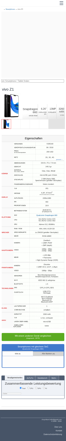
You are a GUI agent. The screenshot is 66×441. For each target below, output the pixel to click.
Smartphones (10, 9)
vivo (17, 354)
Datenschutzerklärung (53, 434)
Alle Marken (48, 354)
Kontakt (59, 431)
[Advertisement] (33, 45)
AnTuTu (30, 378)
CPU (31, 388)
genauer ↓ (59, 159)
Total (23, 388)
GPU (39, 388)
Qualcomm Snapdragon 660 (46, 215)
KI (46, 388)
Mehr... (54, 378)
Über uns (58, 427)
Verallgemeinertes (14, 378)
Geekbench (42, 378)
